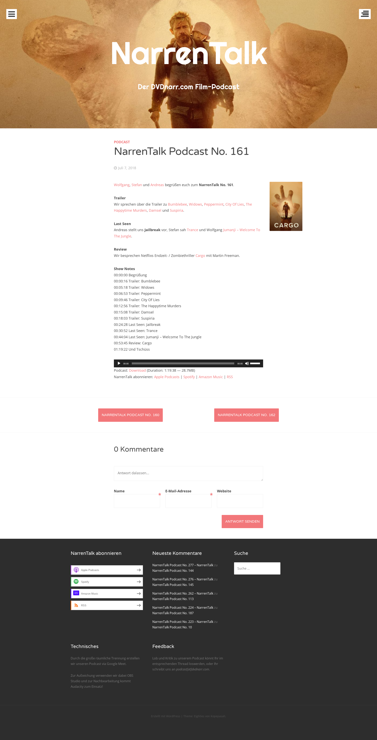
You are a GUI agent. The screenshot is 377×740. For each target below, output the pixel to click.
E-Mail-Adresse (188, 491)
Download (137, 370)
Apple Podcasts (166, 376)
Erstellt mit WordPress (165, 716)
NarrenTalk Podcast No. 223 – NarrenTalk (182, 622)
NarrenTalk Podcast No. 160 (130, 415)
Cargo (200, 255)
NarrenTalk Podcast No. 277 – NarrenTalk (182, 565)
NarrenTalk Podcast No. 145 (173, 585)
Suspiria (176, 210)
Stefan (137, 184)
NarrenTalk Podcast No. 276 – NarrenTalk (182, 579)
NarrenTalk (188, 52)
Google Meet (116, 664)
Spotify (189, 376)
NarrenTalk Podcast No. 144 (173, 570)
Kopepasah (218, 716)
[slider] (255, 363)
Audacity (77, 686)
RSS (230, 376)
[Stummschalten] (247, 363)
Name (137, 491)
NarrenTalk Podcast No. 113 (173, 599)
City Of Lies (234, 204)
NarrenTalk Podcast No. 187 (173, 613)
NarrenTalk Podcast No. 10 (172, 627)
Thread (183, 664)
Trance (192, 229)
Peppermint (213, 204)
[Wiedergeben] (119, 363)
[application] (188, 363)
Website (224, 491)
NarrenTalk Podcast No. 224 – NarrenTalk (182, 607)
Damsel (155, 210)
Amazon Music (211, 376)
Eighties (199, 716)
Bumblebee (177, 204)
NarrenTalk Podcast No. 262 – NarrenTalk (182, 593)
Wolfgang (122, 184)
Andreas (157, 184)
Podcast (122, 142)
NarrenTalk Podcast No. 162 (246, 415)
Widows (195, 204)
